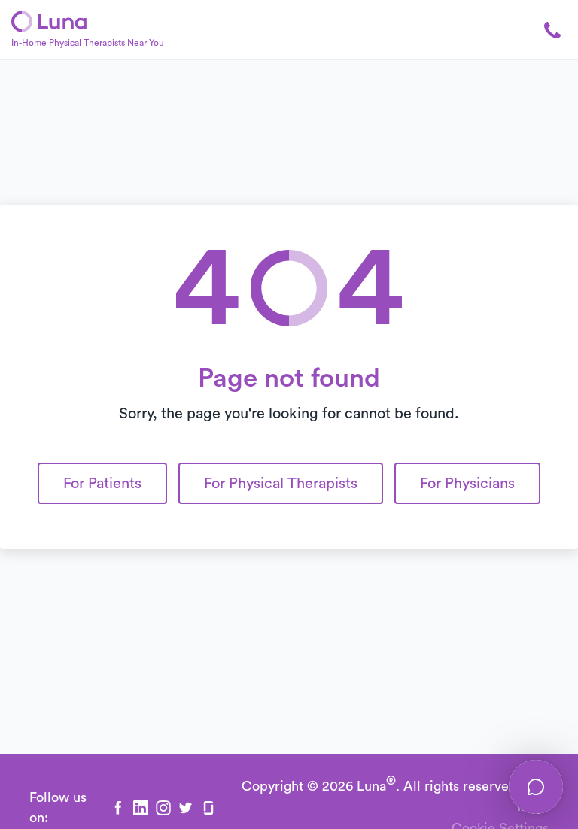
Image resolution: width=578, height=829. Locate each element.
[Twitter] (185, 807)
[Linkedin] (140, 807)
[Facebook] (118, 807)
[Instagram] (163, 807)
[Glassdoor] (208, 807)
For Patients (102, 483)
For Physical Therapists (280, 483)
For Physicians (467, 483)
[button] (544, 30)
